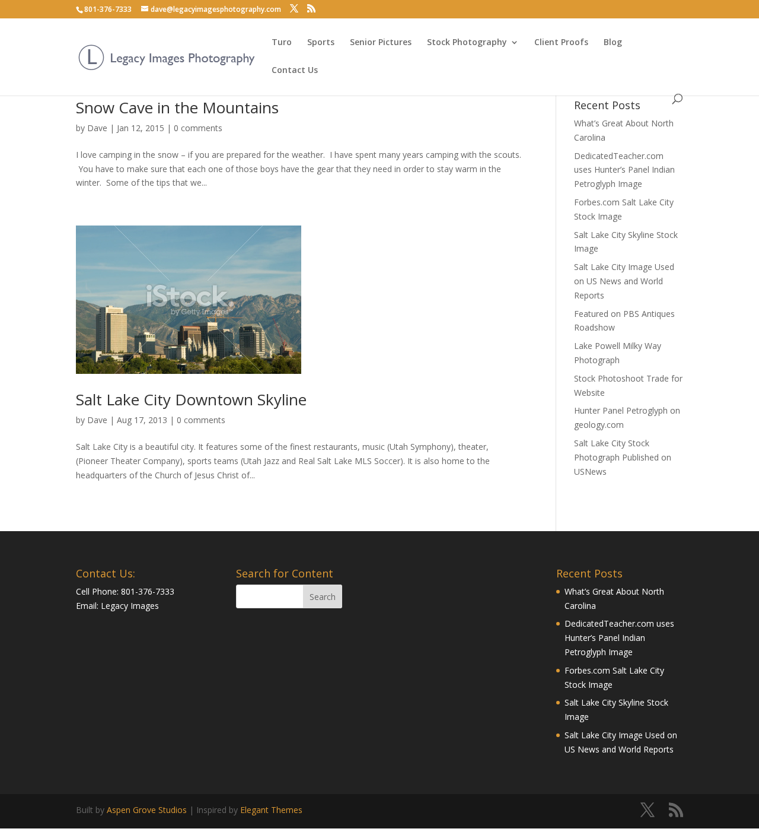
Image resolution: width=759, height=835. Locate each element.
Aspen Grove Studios (147, 809)
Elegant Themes (271, 809)
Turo (282, 42)
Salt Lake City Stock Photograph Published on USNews (622, 457)
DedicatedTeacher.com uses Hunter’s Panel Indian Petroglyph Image (624, 170)
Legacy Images (130, 605)
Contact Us (295, 70)
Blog (613, 42)
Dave (97, 128)
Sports (320, 42)
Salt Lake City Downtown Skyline (191, 399)
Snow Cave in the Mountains (177, 107)
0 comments (198, 128)
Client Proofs (561, 42)
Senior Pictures (381, 42)
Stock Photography (467, 42)
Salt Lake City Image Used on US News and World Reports (624, 281)
